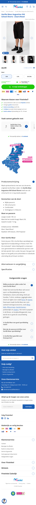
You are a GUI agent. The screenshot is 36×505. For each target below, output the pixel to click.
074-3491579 (7, 387)
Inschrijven (28, 406)
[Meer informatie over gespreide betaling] (34, 67)
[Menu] (2, 7)
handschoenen (21, 307)
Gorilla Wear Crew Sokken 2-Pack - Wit (15, 125)
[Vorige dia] (4, 38)
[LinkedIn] (8, 418)
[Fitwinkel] (18, 480)
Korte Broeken (9, 11)
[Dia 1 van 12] (5, 59)
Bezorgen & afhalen (8, 370)
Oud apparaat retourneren (9, 454)
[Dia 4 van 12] (31, 59)
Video (6, 53)
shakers (16, 310)
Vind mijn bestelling (8, 367)
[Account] (30, 7)
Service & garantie (8, 374)
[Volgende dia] (32, 38)
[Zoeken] (6, 7)
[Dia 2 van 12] (13, 59)
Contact (3, 443)
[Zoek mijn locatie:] (24, 7)
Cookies (28, 483)
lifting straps (11, 307)
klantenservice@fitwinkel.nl (11, 389)
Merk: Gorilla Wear (30, 19)
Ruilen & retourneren (9, 372)
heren (23, 300)
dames (30, 300)
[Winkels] (27, 7)
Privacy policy (22, 483)
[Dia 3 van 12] (22, 59)
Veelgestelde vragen (7, 456)
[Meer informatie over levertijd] (17, 82)
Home (2, 11)
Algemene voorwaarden (11, 483)
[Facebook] (2, 418)
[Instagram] (5, 418)
